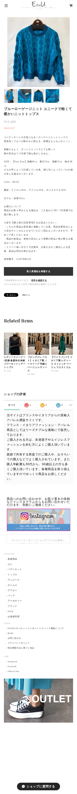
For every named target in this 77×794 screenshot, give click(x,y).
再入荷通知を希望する (38, 271)
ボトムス (12, 585)
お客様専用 (14, 616)
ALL (10, 564)
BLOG (11, 633)
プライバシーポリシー (19, 643)
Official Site (13, 671)
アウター (12, 590)
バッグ (11, 595)
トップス (12, 574)
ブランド (12, 606)
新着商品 (12, 559)
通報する (26, 295)
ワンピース (14, 580)
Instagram (13, 661)
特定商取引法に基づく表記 (21, 648)
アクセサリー (15, 600)
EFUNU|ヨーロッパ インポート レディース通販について (36, 628)
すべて (12, 405)
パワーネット (15, 569)
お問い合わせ (14, 638)
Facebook (12, 666)
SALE (11, 611)
